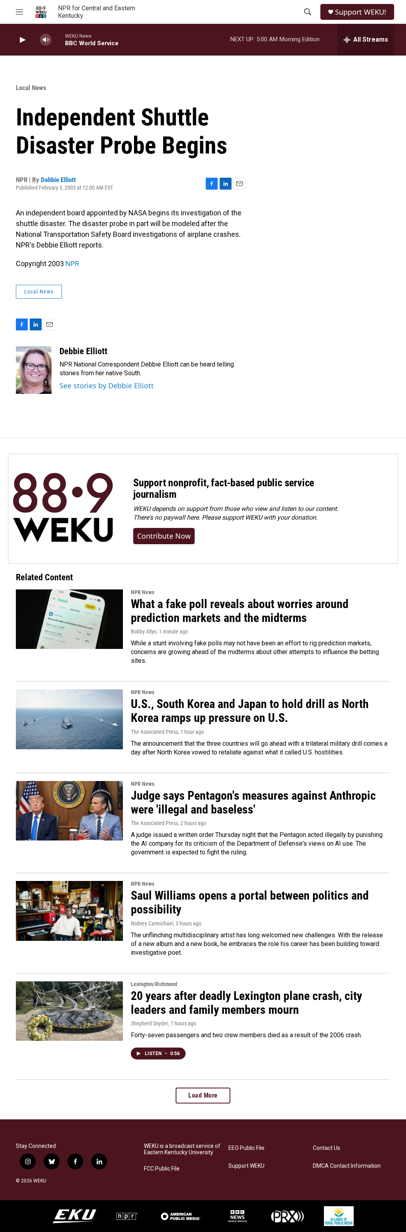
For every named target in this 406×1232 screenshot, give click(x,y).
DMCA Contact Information (347, 1166)
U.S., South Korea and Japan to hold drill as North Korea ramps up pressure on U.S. (250, 711)
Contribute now (164, 536)
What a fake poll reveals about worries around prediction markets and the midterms (240, 611)
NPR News (142, 592)
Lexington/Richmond (154, 984)
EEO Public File (246, 1148)
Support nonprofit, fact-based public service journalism (223, 489)
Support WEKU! (360, 12)
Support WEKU (246, 1166)
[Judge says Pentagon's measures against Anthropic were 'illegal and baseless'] (69, 811)
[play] (21, 39)
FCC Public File (162, 1169)
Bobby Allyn (144, 631)
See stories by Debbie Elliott (106, 385)
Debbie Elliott (58, 180)
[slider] (58, 39)
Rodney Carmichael (152, 923)
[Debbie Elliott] (34, 370)
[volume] (45, 40)
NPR (72, 263)
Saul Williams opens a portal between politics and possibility (250, 902)
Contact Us (326, 1148)
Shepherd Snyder (149, 1023)
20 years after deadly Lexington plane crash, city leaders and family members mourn (246, 1003)
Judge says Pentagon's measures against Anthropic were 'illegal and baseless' (253, 802)
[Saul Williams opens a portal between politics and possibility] (69, 910)
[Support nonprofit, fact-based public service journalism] (62, 508)
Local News (31, 88)
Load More (203, 1095)
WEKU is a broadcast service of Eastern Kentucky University (182, 1149)
